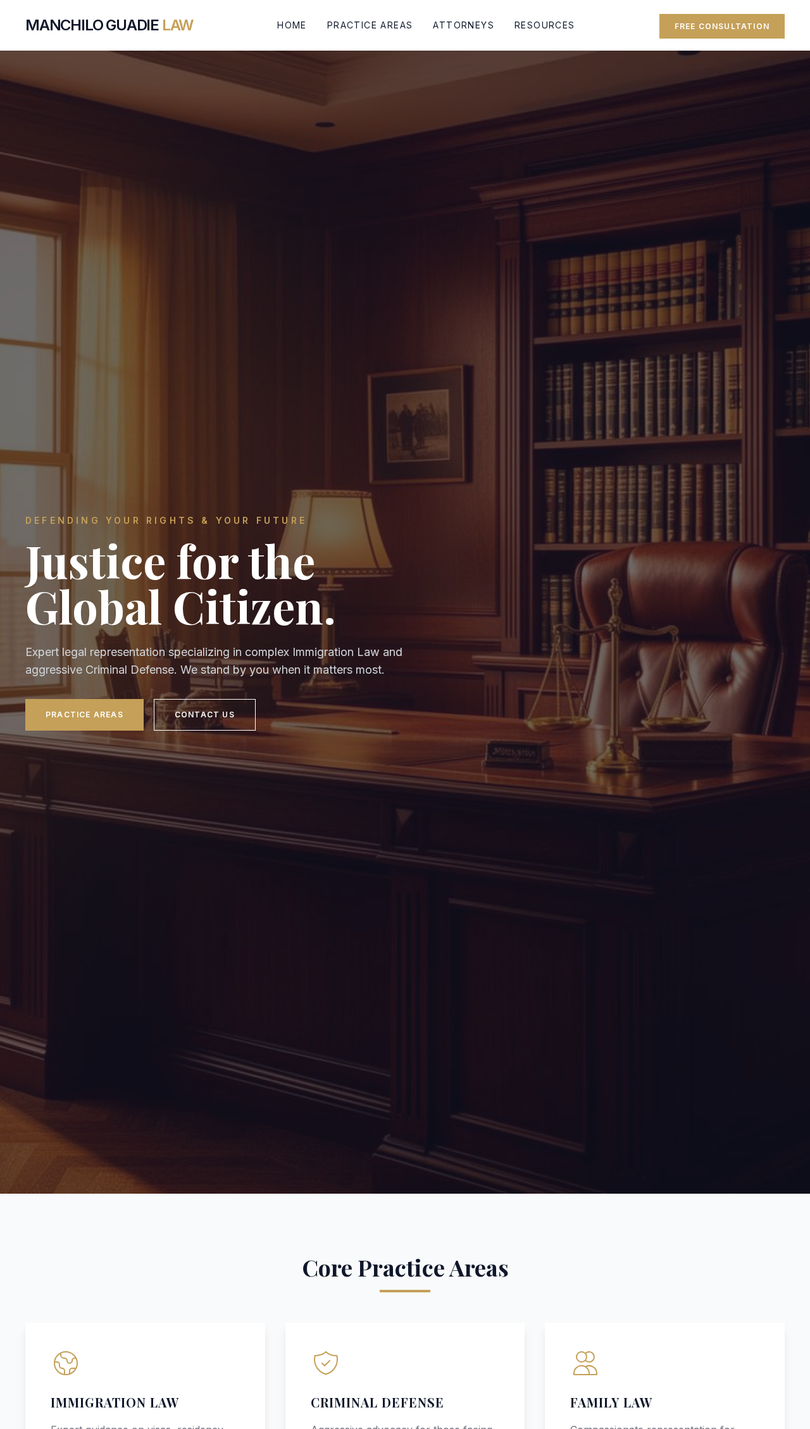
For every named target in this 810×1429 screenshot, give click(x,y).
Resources (544, 25)
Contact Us (205, 714)
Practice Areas (370, 25)
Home (292, 25)
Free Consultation (722, 26)
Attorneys (463, 25)
